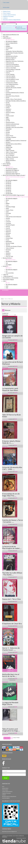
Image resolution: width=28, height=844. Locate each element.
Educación (8, 94)
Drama (7, 91)
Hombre (8, 218)
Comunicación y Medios (12, 82)
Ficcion (7, 102)
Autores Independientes (11, 43)
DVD (7, 286)
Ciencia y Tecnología (11, 67)
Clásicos (8, 72)
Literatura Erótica (10, 122)
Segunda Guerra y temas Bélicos (13, 143)
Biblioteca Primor (10, 59)
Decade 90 (8, 191)
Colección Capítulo (10, 76)
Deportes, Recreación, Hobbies (13, 87)
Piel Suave (8, 233)
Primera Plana (9, 238)
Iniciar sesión (6, 7)
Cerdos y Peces (9, 210)
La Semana (8, 223)
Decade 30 (8, 182)
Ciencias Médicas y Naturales (13, 69)
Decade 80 (8, 190)
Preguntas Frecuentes (8, 16)
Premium (8, 236)
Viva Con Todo (9, 256)
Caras (7, 205)
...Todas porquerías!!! (8, 276)
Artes (7, 49)
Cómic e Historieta (10, 81)
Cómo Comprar (7, 13)
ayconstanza (5, 290)
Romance (8, 142)
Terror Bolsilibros (10, 153)
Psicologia (8, 139)
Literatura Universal (11, 125)
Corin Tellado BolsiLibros (12, 84)
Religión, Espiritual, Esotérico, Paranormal (16, 140)
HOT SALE (5, 36)
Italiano (7, 119)
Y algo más (5, 274)
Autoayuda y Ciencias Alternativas (14, 51)
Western (8, 162)
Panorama (8, 230)
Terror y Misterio (10, 155)
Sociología (8, 148)
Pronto (7, 239)
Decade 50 (8, 185)
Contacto (5, 18)
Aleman (7, 44)
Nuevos (8, 134)
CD (6, 271)
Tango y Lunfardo (10, 150)
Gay (7, 263)
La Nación (8, 221)
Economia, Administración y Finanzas (15, 92)
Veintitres (8, 253)
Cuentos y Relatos (10, 86)
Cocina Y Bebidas (10, 74)
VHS (7, 287)
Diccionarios (9, 89)
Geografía (8, 110)
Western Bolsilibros (11, 160)
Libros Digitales (7, 163)
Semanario (8, 249)
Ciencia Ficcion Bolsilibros (12, 64)
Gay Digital (8, 264)
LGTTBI (8, 120)
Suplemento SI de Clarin (11, 172)
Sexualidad (8, 145)
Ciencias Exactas (10, 62)
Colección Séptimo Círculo (12, 79)
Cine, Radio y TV (10, 71)
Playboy (8, 234)
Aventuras (8, 54)
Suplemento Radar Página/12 (13, 173)
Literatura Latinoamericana (12, 124)
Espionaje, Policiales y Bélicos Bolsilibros (16, 100)
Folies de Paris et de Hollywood (13, 216)
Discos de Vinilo (10, 273)
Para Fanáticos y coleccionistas (10, 277)
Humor (7, 114)
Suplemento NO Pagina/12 (12, 170)
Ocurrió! (8, 228)
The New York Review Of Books (14, 246)
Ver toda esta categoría (11, 41)
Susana (7, 251)
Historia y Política (10, 112)
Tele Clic (8, 244)
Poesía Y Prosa (9, 135)
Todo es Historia (10, 248)
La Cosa (8, 220)
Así (6, 201)
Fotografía (8, 105)
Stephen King (9, 147)
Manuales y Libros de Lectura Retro (14, 127)
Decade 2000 (9, 193)
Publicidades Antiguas (8, 279)
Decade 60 (8, 186)
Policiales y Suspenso (11, 137)
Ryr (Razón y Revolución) (12, 157)
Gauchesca (8, 109)
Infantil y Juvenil (10, 115)
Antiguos (8, 46)
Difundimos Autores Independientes (12, 19)
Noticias (8, 226)
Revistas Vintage (10, 243)
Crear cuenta (6, 2)
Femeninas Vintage (10, 206)
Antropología (9, 48)
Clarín (7, 211)
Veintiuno (8, 254)
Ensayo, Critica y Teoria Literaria (14, 99)
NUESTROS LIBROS (6, 798)
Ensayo (7, 97)
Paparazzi (8, 231)
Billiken (7, 203)
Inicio (2, 298)
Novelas (8, 132)
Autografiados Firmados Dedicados (14, 53)
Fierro (7, 215)
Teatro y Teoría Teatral (11, 152)
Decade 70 (8, 188)
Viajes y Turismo (10, 158)
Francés (8, 107)
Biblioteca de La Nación (12, 56)
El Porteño (8, 213)
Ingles (7, 117)
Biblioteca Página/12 (11, 57)
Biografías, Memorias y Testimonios (14, 61)
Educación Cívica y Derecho (12, 96)
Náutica (8, 130)
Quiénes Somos (6, 11)
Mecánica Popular (10, 225)
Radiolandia (9, 241)
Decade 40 (8, 183)
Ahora (7, 200)
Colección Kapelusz (10, 77)
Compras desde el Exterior (9, 14)
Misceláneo (8, 129)
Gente (7, 208)
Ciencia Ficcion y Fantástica (12, 66)
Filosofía (8, 104)
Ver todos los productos (11, 34)
